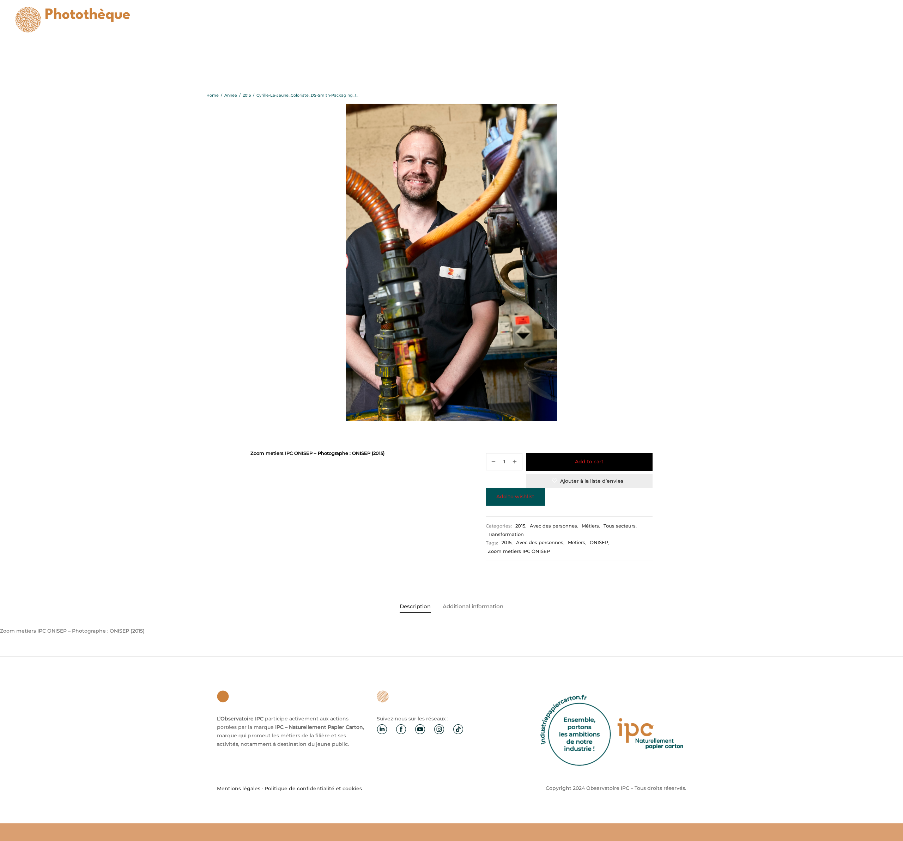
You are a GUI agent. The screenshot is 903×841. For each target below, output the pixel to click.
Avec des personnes (553, 526)
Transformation (506, 534)
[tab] (415, 606)
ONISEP (599, 543)
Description (415, 606)
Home (212, 95)
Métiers (590, 526)
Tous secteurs (620, 526)
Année (230, 95)
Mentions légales (238, 788)
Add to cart (589, 461)
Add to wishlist (515, 496)
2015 (247, 95)
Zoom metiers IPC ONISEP (519, 551)
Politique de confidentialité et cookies (313, 788)
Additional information (473, 606)
